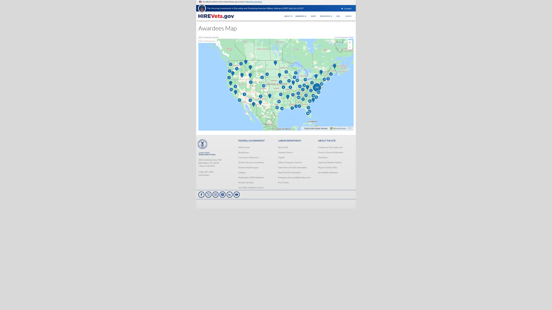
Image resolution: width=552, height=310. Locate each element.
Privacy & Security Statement (330, 152)
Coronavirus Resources (248, 157)
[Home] (216, 16)
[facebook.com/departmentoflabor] (201, 195)
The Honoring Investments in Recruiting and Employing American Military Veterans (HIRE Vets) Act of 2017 (255, 8)
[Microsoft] (338, 128)
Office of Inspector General (290, 162)
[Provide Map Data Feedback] (349, 128)
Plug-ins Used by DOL (327, 167)
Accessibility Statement (328, 172)
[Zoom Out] (350, 47)
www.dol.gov (203, 175)
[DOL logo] (202, 8)
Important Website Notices (330, 162)
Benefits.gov (243, 152)
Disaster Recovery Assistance (251, 162)
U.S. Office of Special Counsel (250, 187)
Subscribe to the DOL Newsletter (292, 167)
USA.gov (242, 172)
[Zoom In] (350, 42)
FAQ (338, 16)
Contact (347, 9)
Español (281, 157)
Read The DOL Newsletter (289, 172)
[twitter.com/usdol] (208, 195)
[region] (276, 85)
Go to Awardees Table (344, 37)
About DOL (283, 147)
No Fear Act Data (245, 182)
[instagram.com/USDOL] (215, 195)
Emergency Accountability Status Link (294, 177)
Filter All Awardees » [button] (208, 41)
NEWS (313, 16)
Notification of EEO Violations (251, 177)
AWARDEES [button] (300, 16)
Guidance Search (285, 152)
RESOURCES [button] (325, 16)
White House (244, 147)
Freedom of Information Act (330, 147)
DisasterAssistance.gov (248, 167)
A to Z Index (283, 182)
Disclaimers (323, 157)
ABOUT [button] (287, 16)
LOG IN (348, 16)
